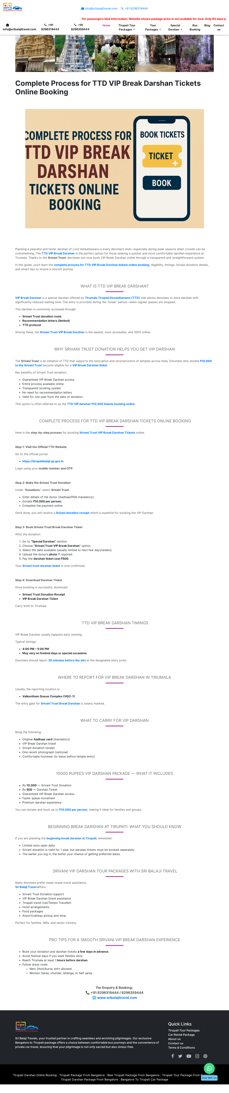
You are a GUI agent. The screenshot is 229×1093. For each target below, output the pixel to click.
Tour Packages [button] (150, 28)
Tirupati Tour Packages (184, 1030)
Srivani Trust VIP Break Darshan (62, 332)
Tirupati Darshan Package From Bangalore (90, 1079)
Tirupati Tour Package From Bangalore (188, 1075)
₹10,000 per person (73, 809)
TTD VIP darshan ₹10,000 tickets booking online (101, 404)
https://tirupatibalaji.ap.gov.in (43, 461)
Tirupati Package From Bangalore (82, 1075)
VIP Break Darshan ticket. (90, 365)
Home (104, 26)
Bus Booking (194, 28)
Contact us (219, 28)
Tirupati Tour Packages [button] (125, 28)
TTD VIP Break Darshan (58, 253)
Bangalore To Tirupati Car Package (144, 1079)
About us (174, 1039)
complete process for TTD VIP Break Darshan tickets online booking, (102, 265)
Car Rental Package (181, 1034)
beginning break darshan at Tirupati (71, 838)
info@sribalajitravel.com (101, 8)
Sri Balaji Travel (25, 887)
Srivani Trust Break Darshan (60, 703)
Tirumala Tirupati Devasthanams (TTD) (112, 298)
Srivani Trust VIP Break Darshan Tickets (107, 432)
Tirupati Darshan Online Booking (35, 1075)
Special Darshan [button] (173, 28)
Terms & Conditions (181, 1047)
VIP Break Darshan (28, 298)
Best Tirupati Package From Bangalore (133, 1075)
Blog (207, 26)
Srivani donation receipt (72, 513)
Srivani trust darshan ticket (41, 566)
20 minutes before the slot (67, 660)
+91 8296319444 (136, 8)
